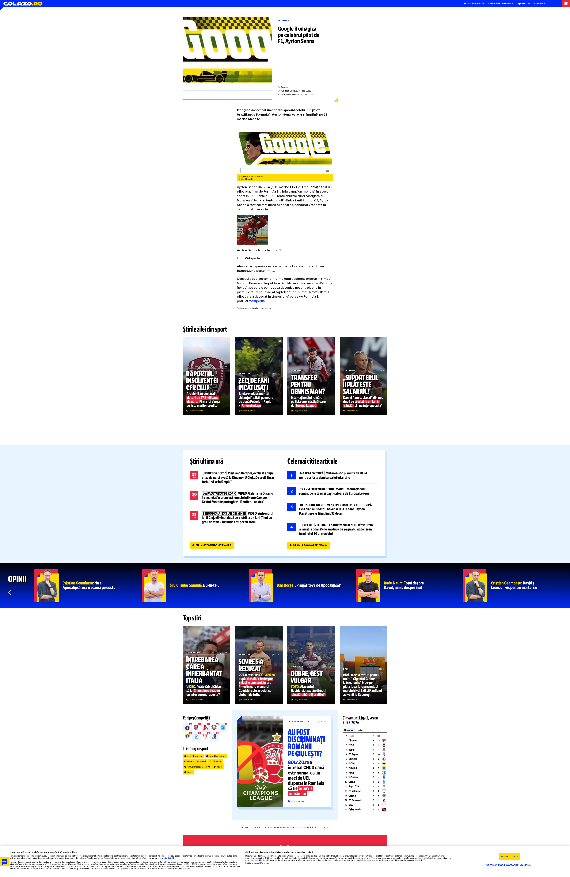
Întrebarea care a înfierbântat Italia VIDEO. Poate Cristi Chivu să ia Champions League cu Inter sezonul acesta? (206, 665)
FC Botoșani (355, 800)
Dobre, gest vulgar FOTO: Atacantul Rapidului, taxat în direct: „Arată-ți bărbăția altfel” (311, 665)
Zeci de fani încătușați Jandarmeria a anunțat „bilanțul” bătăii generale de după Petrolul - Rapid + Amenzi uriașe (259, 376)
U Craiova (353, 777)
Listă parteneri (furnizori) (257, 863)
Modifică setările (307, 827)
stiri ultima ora (194, 756)
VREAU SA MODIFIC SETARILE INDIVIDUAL (509, 865)
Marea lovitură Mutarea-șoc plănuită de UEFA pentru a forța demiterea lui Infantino (332, 475)
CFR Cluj (217, 761)
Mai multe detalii (166, 858)
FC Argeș (353, 754)
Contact (325, 827)
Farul (351, 772)
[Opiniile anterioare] (10, 592)
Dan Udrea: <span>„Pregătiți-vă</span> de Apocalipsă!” (302, 585)
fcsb (189, 772)
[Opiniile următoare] (24, 592)
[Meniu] (566, 3)
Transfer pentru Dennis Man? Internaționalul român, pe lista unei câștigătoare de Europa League (311, 376)
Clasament (349, 730)
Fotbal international (499, 3)
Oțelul (352, 782)
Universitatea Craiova (198, 766)
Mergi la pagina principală (310, 545)
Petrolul (353, 768)
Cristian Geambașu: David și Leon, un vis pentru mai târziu (516, 585)
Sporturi (522, 3)
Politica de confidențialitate (279, 827)
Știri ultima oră (206, 461)
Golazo (284, 87)
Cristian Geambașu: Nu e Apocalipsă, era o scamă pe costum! (88, 585)
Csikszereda (355, 809)
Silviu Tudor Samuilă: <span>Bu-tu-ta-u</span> (195, 585)
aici (72, 866)
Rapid (351, 749)
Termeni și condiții (250, 827)
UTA (351, 805)
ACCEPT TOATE (509, 856)
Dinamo (353, 740)
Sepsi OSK (354, 786)
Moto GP (283, 20)
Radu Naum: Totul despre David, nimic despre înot (409, 585)
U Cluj (351, 763)
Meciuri (360, 730)
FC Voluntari (355, 791)
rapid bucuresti (217, 756)
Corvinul (353, 759)
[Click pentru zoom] (252, 217)
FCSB (351, 745)
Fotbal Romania (472, 3)
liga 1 (219, 766)
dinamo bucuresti (196, 761)
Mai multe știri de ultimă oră (213, 545)
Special (538, 3)
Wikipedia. (257, 301)
